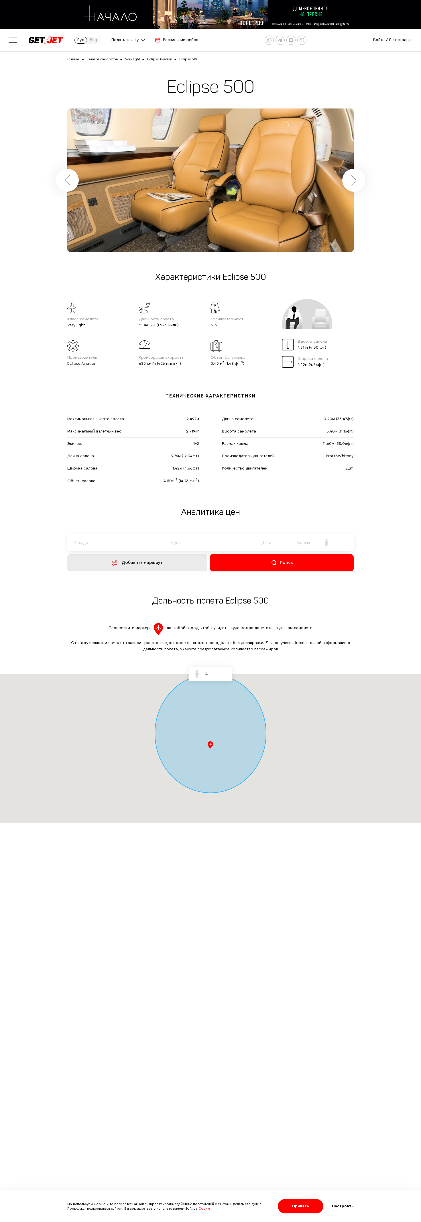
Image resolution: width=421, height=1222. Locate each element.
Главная (73, 59)
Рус (80, 40)
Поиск (286, 562)
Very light (132, 59)
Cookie (204, 1208)
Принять (300, 1206)
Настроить (343, 1206)
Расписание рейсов (181, 40)
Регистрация (400, 40)
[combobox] (305, 542)
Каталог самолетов (102, 59)
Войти (379, 40)
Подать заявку (125, 40)
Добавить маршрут (142, 562)
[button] (353, 180)
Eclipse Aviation (159, 59)
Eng (93, 40)
